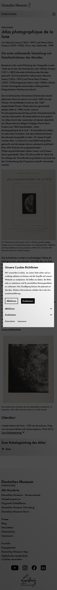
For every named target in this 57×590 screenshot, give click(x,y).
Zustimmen (27, 300)
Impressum (22, 321)
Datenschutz (10, 321)
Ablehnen (11, 300)
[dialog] (28, 295)
